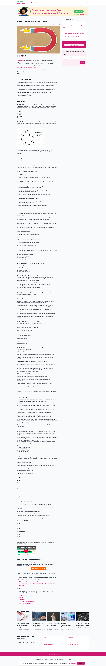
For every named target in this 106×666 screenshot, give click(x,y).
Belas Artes (22, 599)
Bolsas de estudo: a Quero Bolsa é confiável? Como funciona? (33, 581)
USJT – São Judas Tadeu (25, 603)
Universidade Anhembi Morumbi (26, 601)
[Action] (53, 11)
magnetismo (21, 60)
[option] (74, 23)
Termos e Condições (59, 659)
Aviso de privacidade (39, 659)
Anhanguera (22, 595)
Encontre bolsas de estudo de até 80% (27, 67)
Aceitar (81, 663)
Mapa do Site (68, 659)
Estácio (21, 597)
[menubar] (33, 2)
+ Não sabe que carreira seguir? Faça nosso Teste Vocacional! (31, 69)
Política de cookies (49, 659)
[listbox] (74, 30)
